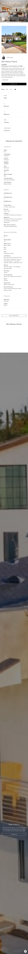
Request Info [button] (14, 84)
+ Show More (5, 79)
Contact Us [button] (14, 834)
